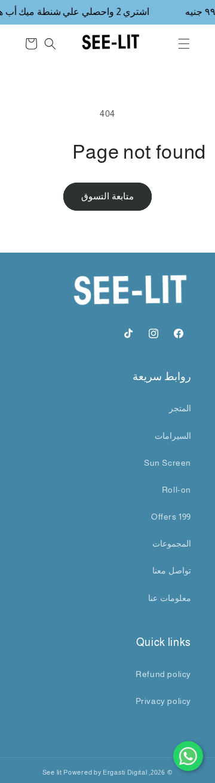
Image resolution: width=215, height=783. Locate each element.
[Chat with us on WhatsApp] (188, 756)
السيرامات (173, 436)
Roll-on (176, 489)
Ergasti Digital (125, 772)
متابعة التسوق (107, 196)
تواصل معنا (171, 570)
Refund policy (163, 674)
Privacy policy (163, 701)
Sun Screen (167, 463)
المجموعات (171, 543)
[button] (184, 44)
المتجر (180, 408)
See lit (52, 772)
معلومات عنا (169, 598)
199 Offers (171, 516)
